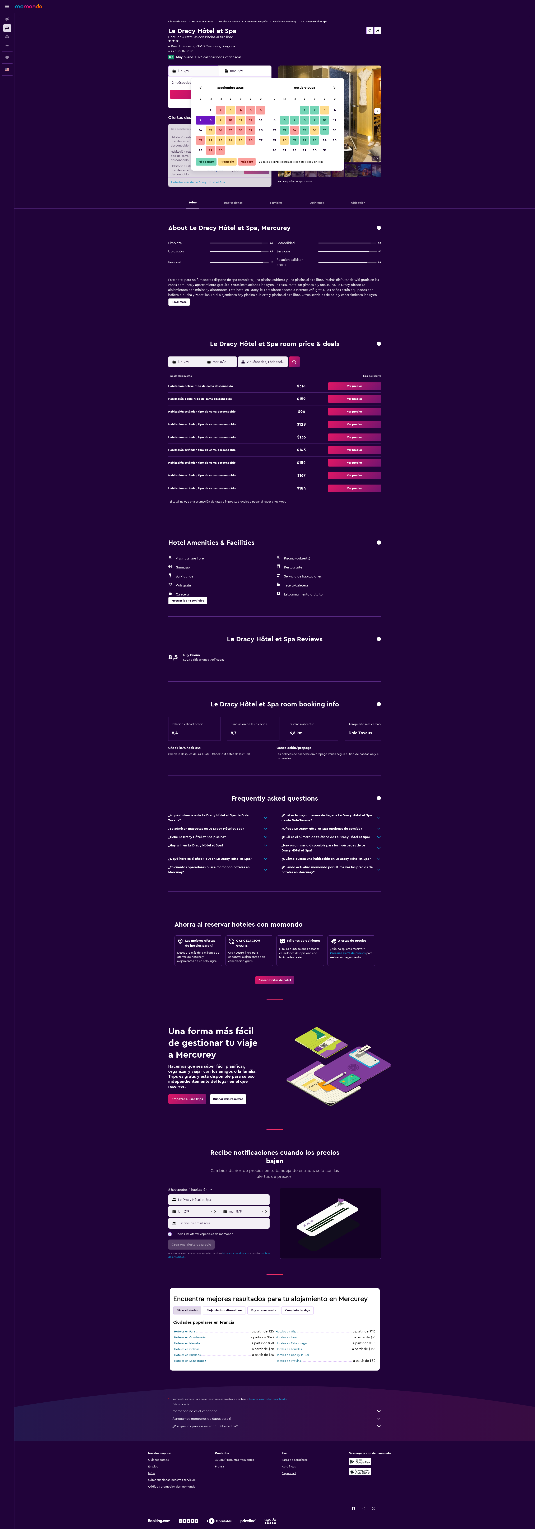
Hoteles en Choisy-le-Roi (292, 1355)
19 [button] (250, 130)
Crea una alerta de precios (348, 953)
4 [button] (241, 110)
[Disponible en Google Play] (360, 1461)
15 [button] (210, 130)
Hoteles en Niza (286, 1331)
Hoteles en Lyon (287, 1337)
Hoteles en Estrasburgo (291, 1343)
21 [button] (200, 140)
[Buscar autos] (7, 37)
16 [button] (220, 130)
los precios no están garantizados (268, 1399)
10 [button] (230, 120)
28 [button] (200, 150)
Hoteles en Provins (288, 1360)
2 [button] (221, 110)
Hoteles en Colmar (186, 1349)
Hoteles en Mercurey (284, 21)
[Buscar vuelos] (7, 19)
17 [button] (230, 130)
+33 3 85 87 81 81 (181, 51)
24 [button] (230, 140)
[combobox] (223, 1200)
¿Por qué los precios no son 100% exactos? (205, 1426)
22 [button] (210, 140)
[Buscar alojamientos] (7, 28)
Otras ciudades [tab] (187, 1310)
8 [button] (210, 120)
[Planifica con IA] (7, 45)
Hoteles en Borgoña (256, 21)
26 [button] (250, 140)
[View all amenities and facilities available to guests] (378, 543)
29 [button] (210, 150)
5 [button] (251, 110)
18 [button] (240, 130)
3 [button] (231, 110)
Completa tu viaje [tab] (297, 1310)
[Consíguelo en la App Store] (360, 1471)
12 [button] (250, 120)
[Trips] (7, 57)
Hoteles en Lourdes (289, 1349)
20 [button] (261, 130)
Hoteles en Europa (202, 21)
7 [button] (200, 120)
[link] (274, 980)
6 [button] (261, 110)
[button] (7, 6)
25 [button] (240, 140)
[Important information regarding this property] (378, 704)
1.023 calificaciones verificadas (218, 57)
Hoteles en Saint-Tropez (190, 1360)
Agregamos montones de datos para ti (201, 1418)
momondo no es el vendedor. (195, 1411)
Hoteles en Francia (229, 21)
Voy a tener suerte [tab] (263, 1310)
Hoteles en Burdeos (187, 1355)
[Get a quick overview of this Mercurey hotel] (378, 228)
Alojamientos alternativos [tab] (224, 1310)
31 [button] (324, 150)
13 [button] (260, 120)
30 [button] (221, 150)
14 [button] (200, 130)
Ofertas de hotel (177, 21)
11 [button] (240, 120)
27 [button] (260, 140)
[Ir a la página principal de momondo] (28, 6)
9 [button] (221, 120)
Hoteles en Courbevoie (189, 1337)
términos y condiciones (235, 1253)
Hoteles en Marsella (187, 1343)
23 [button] (220, 140)
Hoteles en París (184, 1331)
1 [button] (210, 110)
